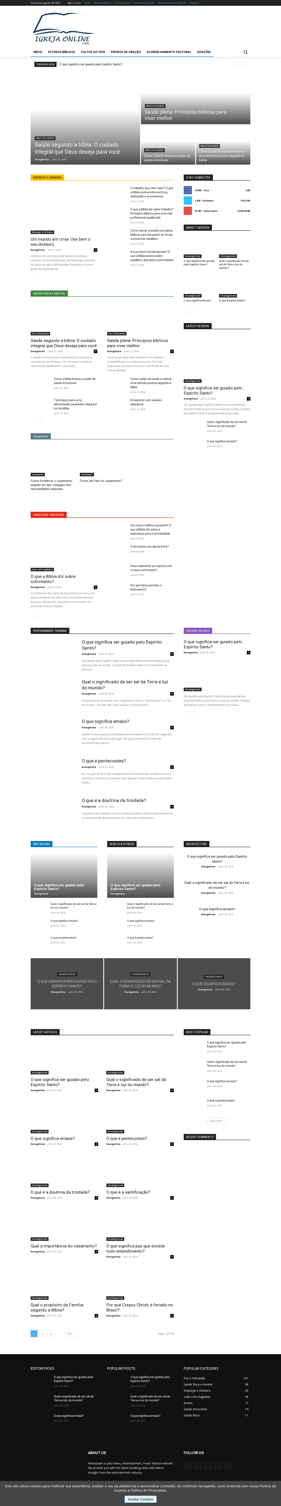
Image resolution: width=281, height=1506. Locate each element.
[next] (244, 64)
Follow (245, 200)
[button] (245, 52)
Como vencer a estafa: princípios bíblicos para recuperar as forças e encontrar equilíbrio (151, 234)
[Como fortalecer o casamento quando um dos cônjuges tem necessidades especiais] (53, 460)
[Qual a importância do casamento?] (64, 1224)
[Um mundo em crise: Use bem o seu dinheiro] (64, 210)
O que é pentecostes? (232, 300)
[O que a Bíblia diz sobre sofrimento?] (64, 547)
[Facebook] (225, 3)
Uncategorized (192, 256)
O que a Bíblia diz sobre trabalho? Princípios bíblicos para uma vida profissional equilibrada (151, 213)
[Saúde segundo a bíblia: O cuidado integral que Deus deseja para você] (85, 118)
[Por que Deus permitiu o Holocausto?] (117, 590)
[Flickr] (208, 1466)
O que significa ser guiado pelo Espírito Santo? (91, 64)
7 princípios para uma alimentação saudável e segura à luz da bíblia (75, 404)
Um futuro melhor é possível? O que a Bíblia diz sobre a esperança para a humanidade (150, 529)
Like (248, 190)
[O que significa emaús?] (199, 286)
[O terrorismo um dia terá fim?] (117, 552)
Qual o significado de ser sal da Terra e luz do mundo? (234, 264)
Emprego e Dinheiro (42, 232)
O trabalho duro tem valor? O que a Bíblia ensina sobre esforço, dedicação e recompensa (151, 192)
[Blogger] (188, 1466)
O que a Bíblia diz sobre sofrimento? (53, 579)
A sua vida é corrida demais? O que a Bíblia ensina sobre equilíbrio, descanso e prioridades (151, 256)
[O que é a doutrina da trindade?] (54, 814)
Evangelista (38, 249)
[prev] (237, 64)
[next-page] (39, 278)
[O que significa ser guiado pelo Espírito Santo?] (199, 247)
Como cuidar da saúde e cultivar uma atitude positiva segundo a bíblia (151, 383)
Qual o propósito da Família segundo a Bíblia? (57, 1307)
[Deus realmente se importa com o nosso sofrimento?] (117, 571)
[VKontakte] (228, 1466)
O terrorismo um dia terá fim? (149, 546)
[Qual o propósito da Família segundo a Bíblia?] (64, 1283)
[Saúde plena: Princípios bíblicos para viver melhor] (195, 98)
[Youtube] (248, 3)
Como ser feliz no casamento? (101, 481)
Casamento (38, 474)
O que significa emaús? (197, 300)
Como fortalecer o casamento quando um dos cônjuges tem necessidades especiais (51, 485)
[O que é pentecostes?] (234, 286)
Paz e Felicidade (45, 138)
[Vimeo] (242, 3)
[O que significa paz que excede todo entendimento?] (140, 1224)
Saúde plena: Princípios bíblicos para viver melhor (137, 343)
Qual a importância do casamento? (64, 1246)
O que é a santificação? (128, 1192)
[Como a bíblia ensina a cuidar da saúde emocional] (168, 145)
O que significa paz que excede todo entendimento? (135, 1249)
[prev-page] (33, 278)
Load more (215, 1121)
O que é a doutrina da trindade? (114, 800)
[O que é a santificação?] (140, 1170)
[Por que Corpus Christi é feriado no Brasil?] (140, 1283)
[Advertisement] (173, 28)
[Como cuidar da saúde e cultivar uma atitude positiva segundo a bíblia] (223, 145)
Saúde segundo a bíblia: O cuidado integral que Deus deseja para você (64, 343)
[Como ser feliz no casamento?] (102, 460)
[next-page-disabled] (39, 499)
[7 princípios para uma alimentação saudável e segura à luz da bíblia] (41, 405)
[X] (236, 3)
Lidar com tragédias (42, 569)
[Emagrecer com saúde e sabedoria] (117, 405)
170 (69, 1333)
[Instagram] (231, 3)
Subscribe (244, 210)
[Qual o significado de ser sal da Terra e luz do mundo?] (234, 247)
